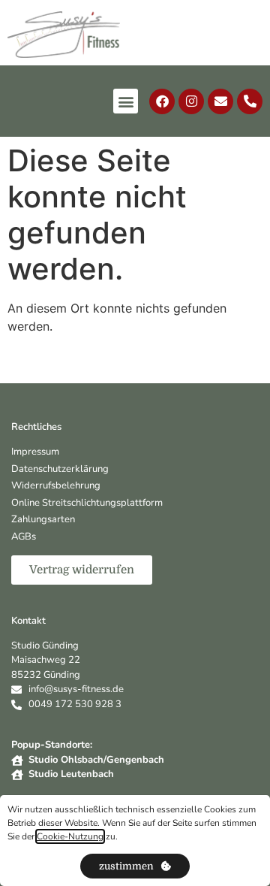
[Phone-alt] (249, 101)
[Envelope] (220, 101)
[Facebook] (162, 101)
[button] (125, 101)
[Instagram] (191, 101)
